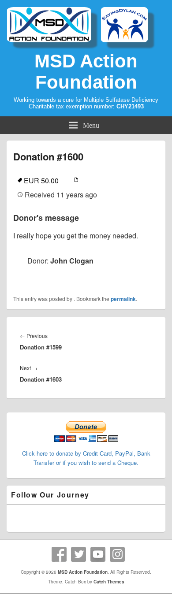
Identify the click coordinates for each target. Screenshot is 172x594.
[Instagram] (117, 554)
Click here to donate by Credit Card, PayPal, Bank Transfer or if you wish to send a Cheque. (86, 458)
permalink (123, 299)
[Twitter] (78, 554)
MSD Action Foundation (86, 72)
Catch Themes (108, 582)
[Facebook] (59, 554)
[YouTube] (97, 554)
